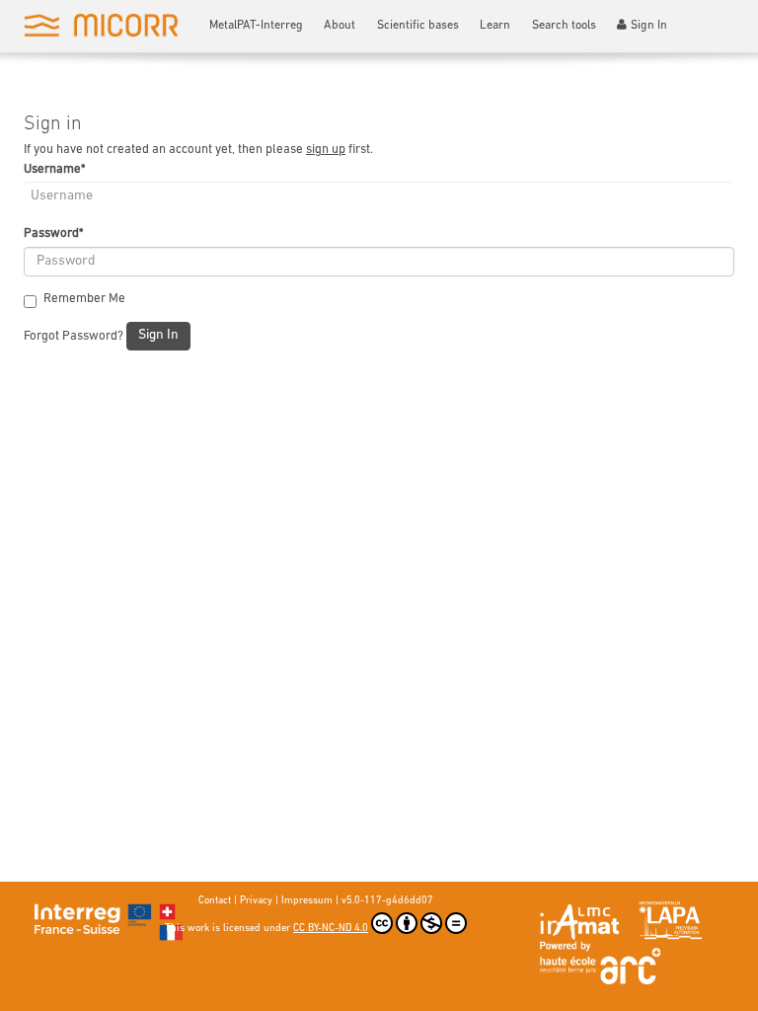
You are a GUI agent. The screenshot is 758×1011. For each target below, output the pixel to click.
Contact (214, 900)
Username (54, 169)
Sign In (649, 26)
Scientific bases (418, 26)
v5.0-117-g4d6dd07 (387, 900)
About (339, 26)
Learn (495, 26)
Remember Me (84, 298)
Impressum (307, 900)
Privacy (256, 900)
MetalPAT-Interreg (256, 26)
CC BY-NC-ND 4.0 (330, 928)
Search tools (564, 26)
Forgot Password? (73, 336)
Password (53, 233)
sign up (325, 149)
